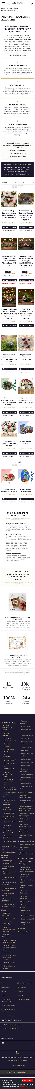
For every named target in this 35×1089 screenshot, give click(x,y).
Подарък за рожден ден (24, 876)
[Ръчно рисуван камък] (26, 429)
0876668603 (14, 1029)
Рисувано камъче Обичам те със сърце (9, 490)
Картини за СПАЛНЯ (7, 826)
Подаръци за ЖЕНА (25, 911)
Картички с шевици (27, 844)
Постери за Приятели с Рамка (25, 825)
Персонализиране (23, 999)
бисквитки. (23, 1086)
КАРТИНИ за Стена (8, 722)
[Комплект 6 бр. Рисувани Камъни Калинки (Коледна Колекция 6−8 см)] (9, 198)
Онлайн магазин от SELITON (17, 1072)
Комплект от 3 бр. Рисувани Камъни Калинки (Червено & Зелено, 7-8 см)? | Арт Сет (26, 215)
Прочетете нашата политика (17, 1060)
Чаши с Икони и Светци (9, 967)
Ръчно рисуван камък (26, 442)
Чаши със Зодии (9, 962)
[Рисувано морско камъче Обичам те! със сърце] (9, 429)
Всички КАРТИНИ (9, 852)
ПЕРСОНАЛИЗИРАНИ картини (9, 848)
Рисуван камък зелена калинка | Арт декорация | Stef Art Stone (9, 358)
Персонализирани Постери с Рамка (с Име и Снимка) (25, 808)
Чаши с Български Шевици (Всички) (9, 941)
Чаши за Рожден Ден (26, 779)
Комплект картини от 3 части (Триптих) (9, 795)
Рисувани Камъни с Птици (18, 153)
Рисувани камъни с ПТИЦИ (9, 878)
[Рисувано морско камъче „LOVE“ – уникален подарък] (26, 385)
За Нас (3, 991)
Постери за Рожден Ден (26, 836)
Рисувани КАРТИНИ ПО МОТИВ (7, 728)
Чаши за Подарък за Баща (26, 731)
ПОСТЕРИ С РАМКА (26, 792)
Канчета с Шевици (10, 918)
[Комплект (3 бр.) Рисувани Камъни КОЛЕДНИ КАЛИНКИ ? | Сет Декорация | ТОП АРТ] (26, 244)
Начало (3, 983)
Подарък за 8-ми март (26, 886)
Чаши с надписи (26, 747)
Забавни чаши (26, 759)
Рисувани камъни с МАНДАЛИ (9, 873)
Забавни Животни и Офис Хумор (9, 923)
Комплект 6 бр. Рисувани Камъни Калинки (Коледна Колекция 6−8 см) (9, 214)
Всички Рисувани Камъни (18, 156)
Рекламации (5, 987)
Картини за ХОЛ (9, 822)
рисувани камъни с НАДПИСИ (9, 889)
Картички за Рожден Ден (26, 854)
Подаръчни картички (26, 841)
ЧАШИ (3, 910)
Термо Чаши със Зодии (26, 787)
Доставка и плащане (24, 983)
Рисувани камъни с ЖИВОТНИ (9, 883)
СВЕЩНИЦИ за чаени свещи (8, 862)
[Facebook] (3, 1032)
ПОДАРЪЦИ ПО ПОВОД (25, 862)
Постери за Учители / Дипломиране (26, 814)
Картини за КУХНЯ (7, 837)
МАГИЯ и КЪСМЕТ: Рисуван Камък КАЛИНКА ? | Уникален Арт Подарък (26, 313)
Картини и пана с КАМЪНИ (9, 750)
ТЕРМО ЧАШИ (25, 783)
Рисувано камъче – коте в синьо (26, 490)
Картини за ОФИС (10, 841)
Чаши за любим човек (26, 743)
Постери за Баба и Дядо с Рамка (26, 801)
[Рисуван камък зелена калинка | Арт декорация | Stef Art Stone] (9, 342)
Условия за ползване (8, 1005)
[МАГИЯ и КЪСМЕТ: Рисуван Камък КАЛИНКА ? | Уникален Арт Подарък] (26, 297)
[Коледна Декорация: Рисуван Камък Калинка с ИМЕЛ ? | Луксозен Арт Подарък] (9, 297)
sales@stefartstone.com (16, 1025)
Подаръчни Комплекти (24, 770)
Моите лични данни (18, 1065)
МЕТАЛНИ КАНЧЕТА (6, 914)
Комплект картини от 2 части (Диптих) (10, 788)
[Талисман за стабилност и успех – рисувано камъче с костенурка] (9, 385)
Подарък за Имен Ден (26, 881)
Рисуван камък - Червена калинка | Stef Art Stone (26, 357)
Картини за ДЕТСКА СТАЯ (8, 831)
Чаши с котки (25, 765)
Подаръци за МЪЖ (27, 916)
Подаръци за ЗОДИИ (25, 923)
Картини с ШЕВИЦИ (7, 734)
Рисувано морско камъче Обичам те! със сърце (9, 443)
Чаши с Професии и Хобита (27, 754)
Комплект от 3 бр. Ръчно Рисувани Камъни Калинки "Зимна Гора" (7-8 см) (9, 260)
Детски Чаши (25, 738)
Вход (3, 995)
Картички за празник (24, 848)
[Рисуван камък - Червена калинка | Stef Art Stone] (26, 342)
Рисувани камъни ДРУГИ (8, 894)
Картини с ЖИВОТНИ (7, 756)
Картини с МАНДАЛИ (7, 745)
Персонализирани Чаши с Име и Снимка (9, 957)
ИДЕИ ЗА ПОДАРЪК (25, 858)
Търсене (20, 995)
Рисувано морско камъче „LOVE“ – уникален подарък (26, 400)
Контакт (20, 991)
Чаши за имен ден (27, 774)
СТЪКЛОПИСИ (9, 813)
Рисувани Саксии (24, 932)
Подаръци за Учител (25, 906)
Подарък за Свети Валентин (27, 892)
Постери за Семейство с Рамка (25, 796)
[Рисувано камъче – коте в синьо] (26, 477)
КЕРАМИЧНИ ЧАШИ (7, 936)
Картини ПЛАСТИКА (7, 808)
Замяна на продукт (7, 1016)
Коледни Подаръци (23, 897)
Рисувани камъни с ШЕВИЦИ (9, 867)
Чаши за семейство (23, 722)
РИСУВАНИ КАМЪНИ (5, 857)
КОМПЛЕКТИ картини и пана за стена (9, 782)
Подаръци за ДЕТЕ (27, 919)
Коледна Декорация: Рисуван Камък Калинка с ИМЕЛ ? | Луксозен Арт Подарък (9, 313)
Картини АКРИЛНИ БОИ (8, 768)
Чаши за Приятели (27, 735)
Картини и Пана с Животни (18, 150)
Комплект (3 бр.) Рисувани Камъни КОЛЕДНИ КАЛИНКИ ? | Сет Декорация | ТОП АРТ (26, 261)
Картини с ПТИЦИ (10, 763)
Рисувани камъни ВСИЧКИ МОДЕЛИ (8, 905)
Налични (21, 928)
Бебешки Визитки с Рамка (26, 820)
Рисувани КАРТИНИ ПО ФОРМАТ (7, 774)
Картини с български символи (9, 739)
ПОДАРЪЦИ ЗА (25, 901)
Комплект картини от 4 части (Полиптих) (9, 802)
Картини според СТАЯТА (8, 817)
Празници (24, 750)
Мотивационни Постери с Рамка (25, 831)
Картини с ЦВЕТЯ (10, 760)
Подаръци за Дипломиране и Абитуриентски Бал (27, 869)
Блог (19, 1003)
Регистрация (22, 987)
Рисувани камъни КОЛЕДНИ (8, 900)
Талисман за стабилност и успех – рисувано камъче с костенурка (9, 401)
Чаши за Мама (26, 726)
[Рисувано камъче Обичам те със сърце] (9, 477)
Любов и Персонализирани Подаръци (9, 929)
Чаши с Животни (27, 762)
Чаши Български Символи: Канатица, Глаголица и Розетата (10, 949)
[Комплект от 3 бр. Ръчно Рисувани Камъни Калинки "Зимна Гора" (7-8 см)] (9, 244)
